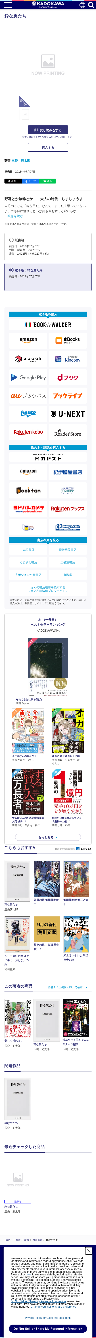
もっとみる (46, 837)
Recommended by (65, 848)
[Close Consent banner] (88, 1250)
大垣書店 (28, 549)
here (28, 1274)
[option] (18, 1104)
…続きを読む (13, 216)
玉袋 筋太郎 (21, 160)
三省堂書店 (68, 562)
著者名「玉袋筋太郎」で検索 (65, 987)
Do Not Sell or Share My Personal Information (38, 1301)
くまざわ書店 (28, 562)
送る (49, 181)
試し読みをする (51, 130)
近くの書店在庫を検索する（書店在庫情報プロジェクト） (48, 589)
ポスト (15, 181)
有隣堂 (67, 574)
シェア (32, 181)
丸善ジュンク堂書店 (28, 574)
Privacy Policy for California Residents (48, 1317)
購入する (48, 147)
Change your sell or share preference (53, 1306)
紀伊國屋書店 (67, 549)
